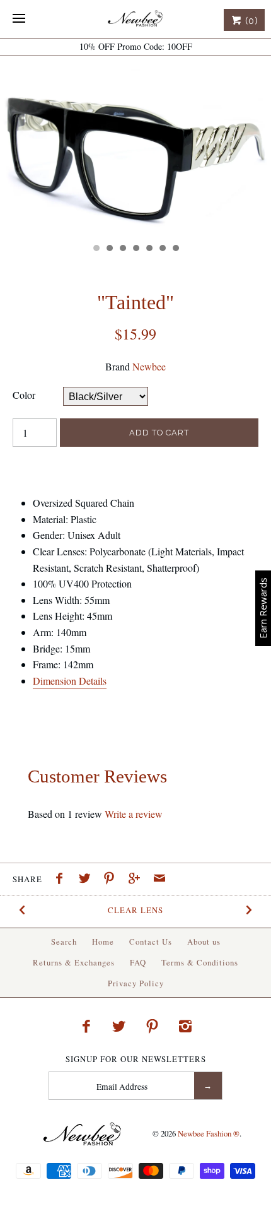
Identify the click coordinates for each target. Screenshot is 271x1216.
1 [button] (95, 249)
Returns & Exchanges (74, 962)
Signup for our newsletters (136, 1059)
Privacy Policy (136, 983)
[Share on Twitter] (87, 879)
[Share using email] (159, 879)
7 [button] (175, 249)
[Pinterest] (152, 1026)
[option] (135, 146)
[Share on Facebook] (62, 879)
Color (24, 394)
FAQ (138, 962)
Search (64, 941)
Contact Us (150, 941)
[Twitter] (119, 1026)
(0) (250, 21)
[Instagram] (185, 1026)
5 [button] (148, 249)
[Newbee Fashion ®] (135, 19)
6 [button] (162, 249)
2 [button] (109, 249)
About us (204, 941)
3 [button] (122, 249)
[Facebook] (85, 1026)
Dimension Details (70, 680)
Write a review (134, 813)
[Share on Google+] (137, 879)
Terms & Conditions (199, 962)
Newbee (149, 366)
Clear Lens (135, 910)
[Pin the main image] (112, 879)
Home (103, 941)
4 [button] (135, 249)
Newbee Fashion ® (208, 1133)
